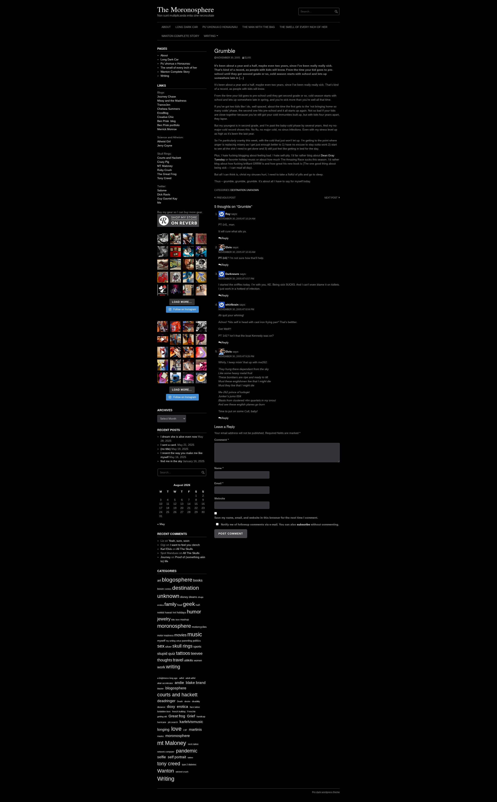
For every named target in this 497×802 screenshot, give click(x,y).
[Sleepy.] (175, 238)
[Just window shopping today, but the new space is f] (175, 264)
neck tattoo (193, 744)
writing (173, 666)
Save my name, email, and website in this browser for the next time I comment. (266, 517)
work (161, 667)
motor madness (165, 635)
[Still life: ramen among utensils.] (162, 238)
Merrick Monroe (167, 129)
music (194, 634)
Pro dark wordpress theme (326, 792)
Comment (221, 439)
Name (218, 468)
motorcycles (199, 626)
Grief (191, 716)
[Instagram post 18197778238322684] (201, 251)
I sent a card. (169, 444)
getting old (162, 716)
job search (173, 722)
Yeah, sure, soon (179, 540)
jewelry (163, 619)
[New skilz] (175, 352)
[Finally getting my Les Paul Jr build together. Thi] (188, 352)
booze (160, 589)
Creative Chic (165, 116)
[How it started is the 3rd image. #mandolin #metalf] (175, 365)
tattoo (190, 757)
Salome (162, 190)
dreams (193, 597)
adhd (181, 678)
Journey (165, 557)
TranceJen (163, 104)
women (198, 660)
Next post (330, 197)
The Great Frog (166, 174)
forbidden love (163, 711)
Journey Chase (166, 96)
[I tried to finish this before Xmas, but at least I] (162, 352)
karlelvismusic (191, 722)
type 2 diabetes (189, 764)
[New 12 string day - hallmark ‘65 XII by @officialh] (175, 339)
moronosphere (174, 626)
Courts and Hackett (169, 157)
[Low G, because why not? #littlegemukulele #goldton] (201, 339)
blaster (160, 688)
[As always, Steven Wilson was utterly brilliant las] (175, 290)
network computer (165, 752)
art (159, 580)
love (178, 619)
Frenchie (191, 711)
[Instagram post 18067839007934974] (188, 377)
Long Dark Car (187, 27)
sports (197, 646)
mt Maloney (171, 743)
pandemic (186, 750)
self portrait (177, 757)
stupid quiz (166, 653)
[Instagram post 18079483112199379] (162, 339)
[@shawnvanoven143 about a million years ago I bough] (175, 251)
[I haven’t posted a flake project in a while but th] (175, 377)
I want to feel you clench (185, 544)
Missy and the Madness (171, 100)
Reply (225, 238)
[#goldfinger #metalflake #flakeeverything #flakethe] (201, 377)
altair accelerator (165, 683)
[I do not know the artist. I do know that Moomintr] (162, 290)
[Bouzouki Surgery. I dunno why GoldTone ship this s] (188, 326)
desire (187, 701)
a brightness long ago (167, 678)
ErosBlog (162, 112)
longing (163, 729)
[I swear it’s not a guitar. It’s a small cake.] (188, 290)
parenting (187, 640)
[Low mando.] (201, 326)
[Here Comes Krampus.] (201, 352)
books (197, 580)
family (170, 604)
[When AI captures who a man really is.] (201, 264)
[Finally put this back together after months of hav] (188, 339)
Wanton (165, 770)
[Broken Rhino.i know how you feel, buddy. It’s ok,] (188, 277)
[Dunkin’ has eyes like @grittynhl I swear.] (175, 277)
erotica (160, 605)
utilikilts (188, 660)
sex (160, 646)
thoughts (164, 660)
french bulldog (178, 711)
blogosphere (177, 580)
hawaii (168, 612)
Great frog (177, 716)
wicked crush (182, 772)
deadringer (166, 701)
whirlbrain (232, 304)
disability (196, 701)
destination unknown (244, 190)
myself (161, 640)
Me (159, 202)
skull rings (182, 646)
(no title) (166, 448)
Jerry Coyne (164, 145)
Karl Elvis (166, 548)
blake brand (196, 683)
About (166, 27)
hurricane (161, 722)
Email (218, 483)
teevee (196, 653)
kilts (173, 619)
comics (168, 589)
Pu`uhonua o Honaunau (220, 27)
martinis (195, 729)
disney (184, 596)
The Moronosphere (185, 9)
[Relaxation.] (162, 251)
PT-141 (222, 257)
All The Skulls (184, 548)
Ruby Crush (164, 170)
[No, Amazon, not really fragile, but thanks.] (175, 326)
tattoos (183, 653)
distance (161, 707)
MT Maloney (165, 165)
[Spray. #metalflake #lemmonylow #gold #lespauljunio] (162, 365)
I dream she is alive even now (179, 436)
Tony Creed (164, 178)
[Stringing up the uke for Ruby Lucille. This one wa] (162, 377)
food (179, 604)
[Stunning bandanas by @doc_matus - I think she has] (162, 277)
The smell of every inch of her (303, 27)
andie (179, 683)
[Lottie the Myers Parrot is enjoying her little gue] (201, 238)
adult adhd (190, 678)
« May (161, 524)
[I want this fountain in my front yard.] (162, 264)
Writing (211, 37)
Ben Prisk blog (166, 121)
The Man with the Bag (258, 27)
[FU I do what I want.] (201, 290)
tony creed (168, 763)
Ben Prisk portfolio (168, 125)
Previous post (226, 197)
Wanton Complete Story (180, 35)
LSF (185, 730)
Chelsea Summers (168, 108)
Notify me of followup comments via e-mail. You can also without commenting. (279, 524)
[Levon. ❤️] (188, 264)
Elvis (228, 247)
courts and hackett (177, 694)
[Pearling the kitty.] (201, 365)
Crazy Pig (163, 161)
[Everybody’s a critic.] (188, 238)
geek (189, 604)
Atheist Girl (164, 141)
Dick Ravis (163, 194)
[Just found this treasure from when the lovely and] (201, 277)
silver (168, 646)
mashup (184, 619)
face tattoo (195, 707)
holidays (181, 612)
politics (197, 640)
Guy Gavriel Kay (167, 198)
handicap (201, 716)
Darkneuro (232, 273)
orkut (178, 641)
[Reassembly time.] (188, 365)
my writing (171, 641)
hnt (174, 612)
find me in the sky (171, 461)
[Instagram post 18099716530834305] (188, 251)
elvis (247, 57)
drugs (200, 597)
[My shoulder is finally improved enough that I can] (162, 326)
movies (180, 635)
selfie (161, 757)
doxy (171, 706)
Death (180, 701)
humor (194, 612)
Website (219, 498)
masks (160, 736)
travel (178, 659)
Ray (227, 213)
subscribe (303, 524)
